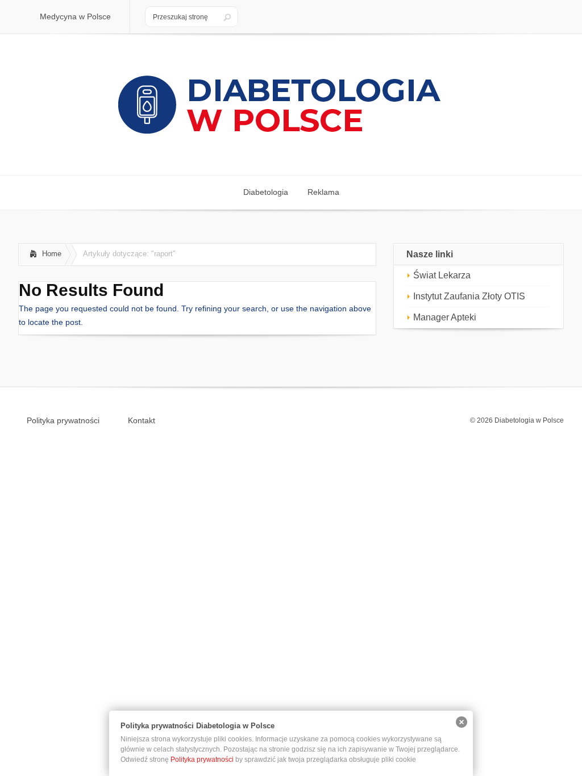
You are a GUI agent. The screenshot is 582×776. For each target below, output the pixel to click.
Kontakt (141, 420)
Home (51, 253)
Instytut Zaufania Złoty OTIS (469, 296)
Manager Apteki (444, 317)
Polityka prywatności (63, 420)
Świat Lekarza (442, 275)
